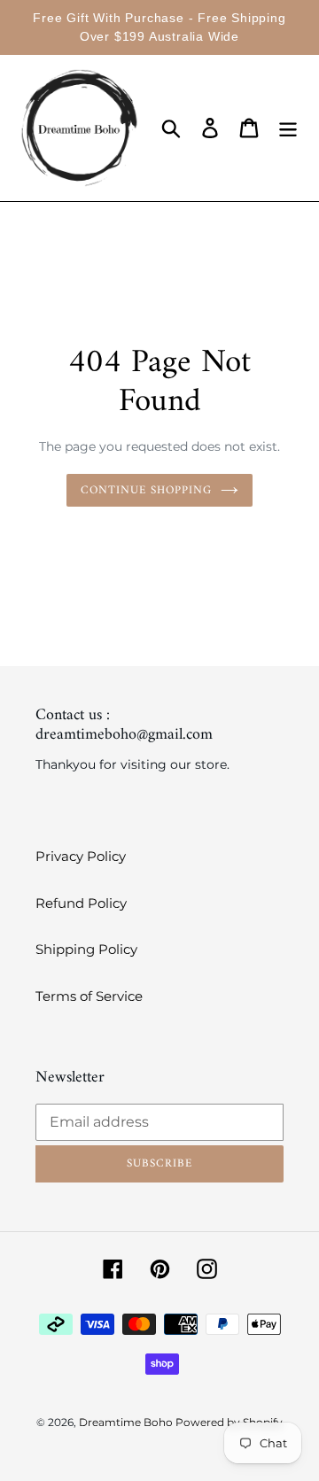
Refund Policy (81, 903)
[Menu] (287, 128)
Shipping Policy (86, 949)
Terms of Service (89, 996)
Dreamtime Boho (127, 1422)
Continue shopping (147, 490)
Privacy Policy (80, 856)
